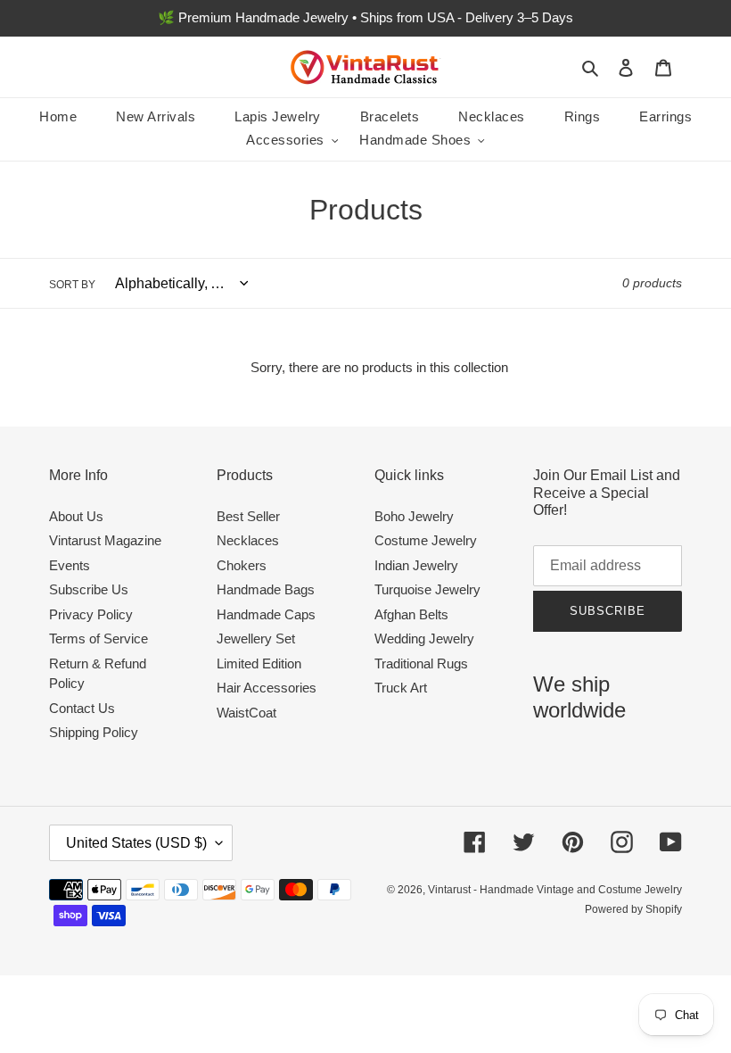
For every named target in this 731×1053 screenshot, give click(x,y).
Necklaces (248, 540)
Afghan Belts (411, 614)
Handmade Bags (266, 589)
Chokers (242, 565)
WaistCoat (246, 712)
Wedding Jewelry (424, 638)
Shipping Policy (93, 732)
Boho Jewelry (414, 516)
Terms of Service (98, 638)
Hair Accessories (266, 687)
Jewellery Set (256, 638)
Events (69, 565)
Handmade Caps (266, 614)
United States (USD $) (136, 842)
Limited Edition (259, 663)
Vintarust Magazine (105, 540)
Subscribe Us (88, 589)
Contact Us (82, 708)
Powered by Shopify (633, 909)
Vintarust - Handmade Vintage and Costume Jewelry (555, 889)
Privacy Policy (91, 614)
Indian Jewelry (416, 565)
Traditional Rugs (421, 663)
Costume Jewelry (425, 540)
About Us (76, 516)
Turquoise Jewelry (427, 589)
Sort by (72, 284)
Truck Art (400, 687)
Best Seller (248, 516)
